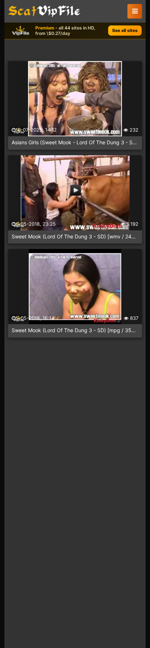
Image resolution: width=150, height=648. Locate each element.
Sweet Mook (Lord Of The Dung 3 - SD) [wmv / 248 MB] (75, 236)
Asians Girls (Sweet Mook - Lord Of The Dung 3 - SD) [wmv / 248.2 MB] (75, 142)
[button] (134, 11)
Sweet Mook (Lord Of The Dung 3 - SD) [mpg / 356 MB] (75, 330)
